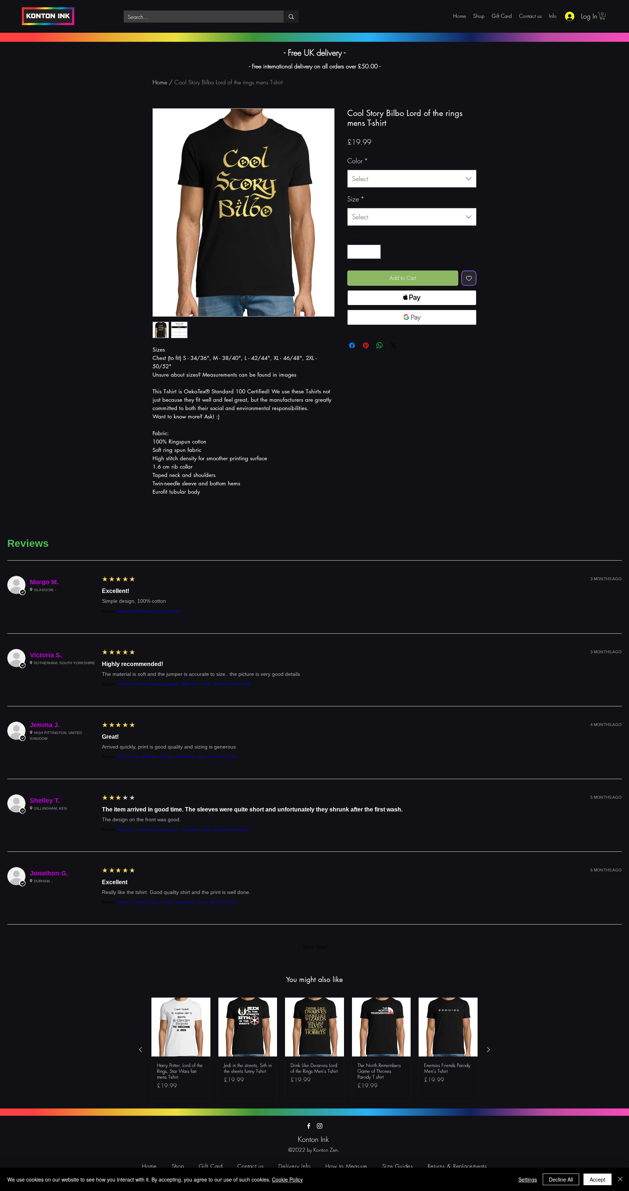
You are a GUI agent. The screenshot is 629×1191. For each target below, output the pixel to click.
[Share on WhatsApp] (379, 345)
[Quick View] (180, 1027)
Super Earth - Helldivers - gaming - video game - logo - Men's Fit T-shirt (176, 757)
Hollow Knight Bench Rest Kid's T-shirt (149, 611)
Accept (597, 1179)
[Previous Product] (140, 1049)
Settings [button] (527, 1179)
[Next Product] (488, 1049)
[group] (314, 1049)
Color (357, 160)
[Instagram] (319, 1126)
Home (160, 82)
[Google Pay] (411, 317)
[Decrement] (353, 251)
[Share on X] (393, 345)
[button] (602, 16)
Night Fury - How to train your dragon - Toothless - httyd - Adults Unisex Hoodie (183, 829)
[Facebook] (308, 1126)
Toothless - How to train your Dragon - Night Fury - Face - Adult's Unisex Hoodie (183, 684)
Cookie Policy (287, 1179)
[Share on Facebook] (352, 345)
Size (355, 199)
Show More (315, 947)
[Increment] (375, 251)
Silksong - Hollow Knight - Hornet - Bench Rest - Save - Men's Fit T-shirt (176, 902)
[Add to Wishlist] (469, 278)
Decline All (561, 1179)
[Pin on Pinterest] (365, 345)
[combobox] (411, 179)
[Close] (620, 1179)
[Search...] (291, 17)
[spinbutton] (364, 251)
